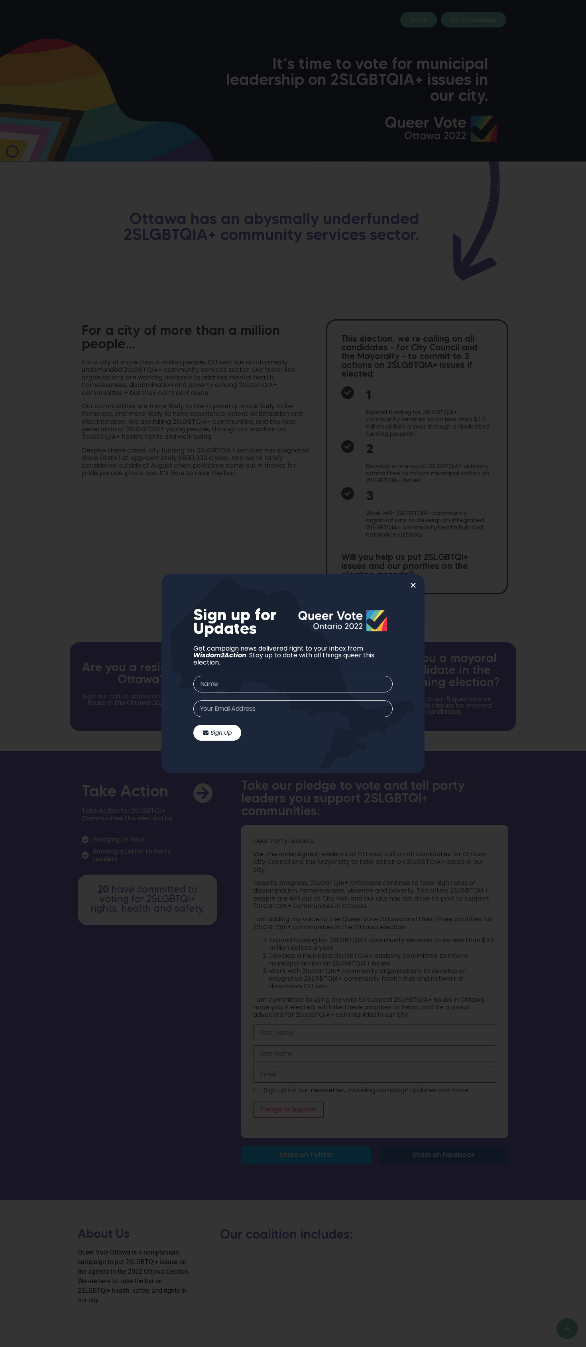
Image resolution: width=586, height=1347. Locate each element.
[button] (413, 585)
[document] (293, 673)
